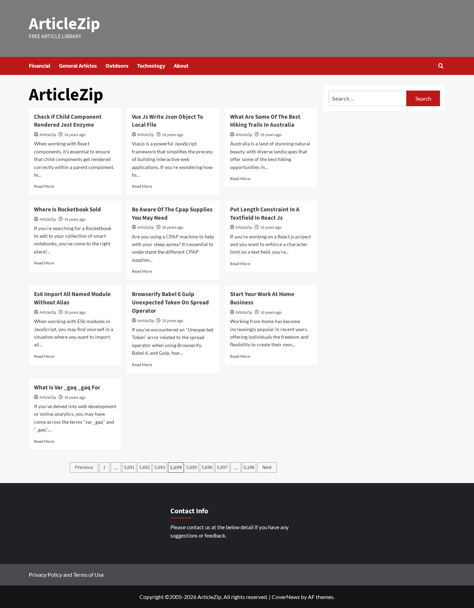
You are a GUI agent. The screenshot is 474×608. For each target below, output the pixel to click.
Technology (151, 66)
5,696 (207, 467)
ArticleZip (64, 24)
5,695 (191, 467)
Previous (84, 467)
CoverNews (286, 596)
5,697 (222, 467)
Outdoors (116, 66)
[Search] (441, 66)
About (181, 66)
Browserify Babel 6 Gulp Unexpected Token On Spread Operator (170, 302)
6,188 (249, 467)
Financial (39, 66)
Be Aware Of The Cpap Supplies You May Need (172, 213)
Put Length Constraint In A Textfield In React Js (264, 213)
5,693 (159, 467)
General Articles (78, 66)
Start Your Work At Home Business (262, 298)
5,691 (129, 467)
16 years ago (75, 135)
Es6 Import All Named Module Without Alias (72, 298)
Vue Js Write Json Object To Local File (167, 121)
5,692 (144, 467)
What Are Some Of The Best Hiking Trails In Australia (265, 121)
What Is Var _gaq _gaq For (67, 387)
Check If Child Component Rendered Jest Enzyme (68, 121)
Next (267, 467)
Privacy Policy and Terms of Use (66, 574)
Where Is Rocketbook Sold (67, 209)
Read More (44, 186)
